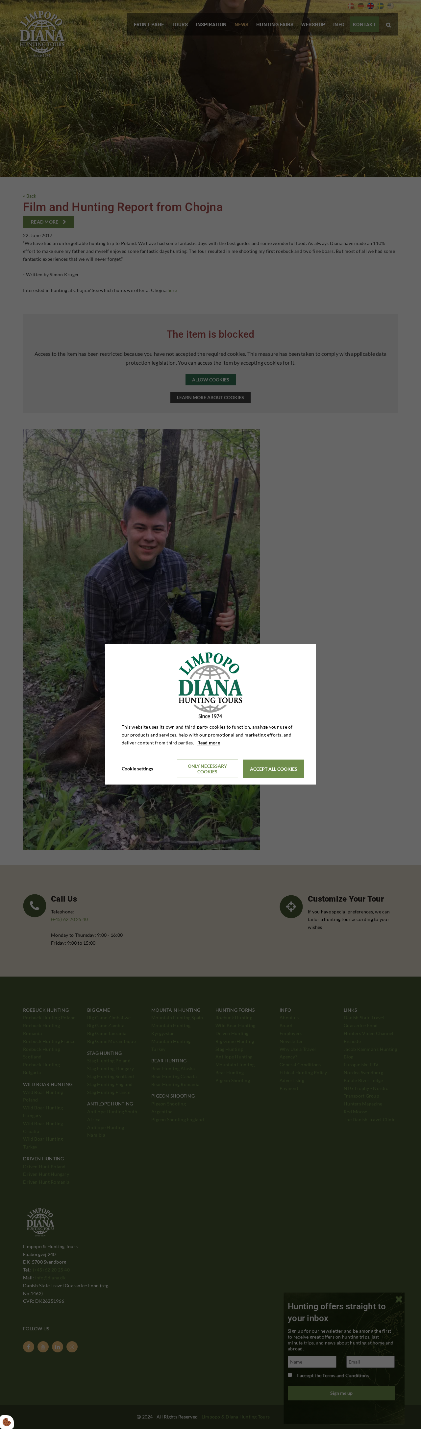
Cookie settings (137, 769)
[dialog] (210, 714)
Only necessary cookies (207, 769)
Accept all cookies (273, 769)
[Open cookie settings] (7, 1422)
